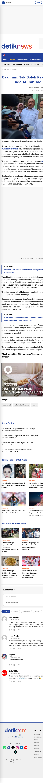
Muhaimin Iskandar (9, 148)
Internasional (35, 59)
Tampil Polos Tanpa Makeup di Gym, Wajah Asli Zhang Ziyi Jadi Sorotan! (13, 485)
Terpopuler (17, 64)
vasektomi (6, 405)
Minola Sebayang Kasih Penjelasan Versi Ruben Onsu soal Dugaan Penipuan (31, 546)
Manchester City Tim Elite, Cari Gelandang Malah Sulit (13, 512)
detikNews (5, 70)
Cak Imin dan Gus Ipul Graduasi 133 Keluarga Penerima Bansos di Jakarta (18, 430)
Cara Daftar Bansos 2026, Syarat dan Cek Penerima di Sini (17, 444)
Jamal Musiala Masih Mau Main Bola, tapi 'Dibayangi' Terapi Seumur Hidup (29, 574)
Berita (12, 59)
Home (5, 59)
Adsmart (7, 64)
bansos (34, 405)
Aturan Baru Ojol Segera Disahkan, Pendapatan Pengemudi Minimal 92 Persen (10, 547)
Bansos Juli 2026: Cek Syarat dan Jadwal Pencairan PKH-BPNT (16, 451)
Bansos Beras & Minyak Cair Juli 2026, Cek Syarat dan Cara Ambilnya (19, 437)
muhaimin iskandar (21, 405)
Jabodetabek (22, 59)
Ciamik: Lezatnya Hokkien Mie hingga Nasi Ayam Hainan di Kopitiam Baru (9, 574)
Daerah (27, 64)
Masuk (38, 2)
